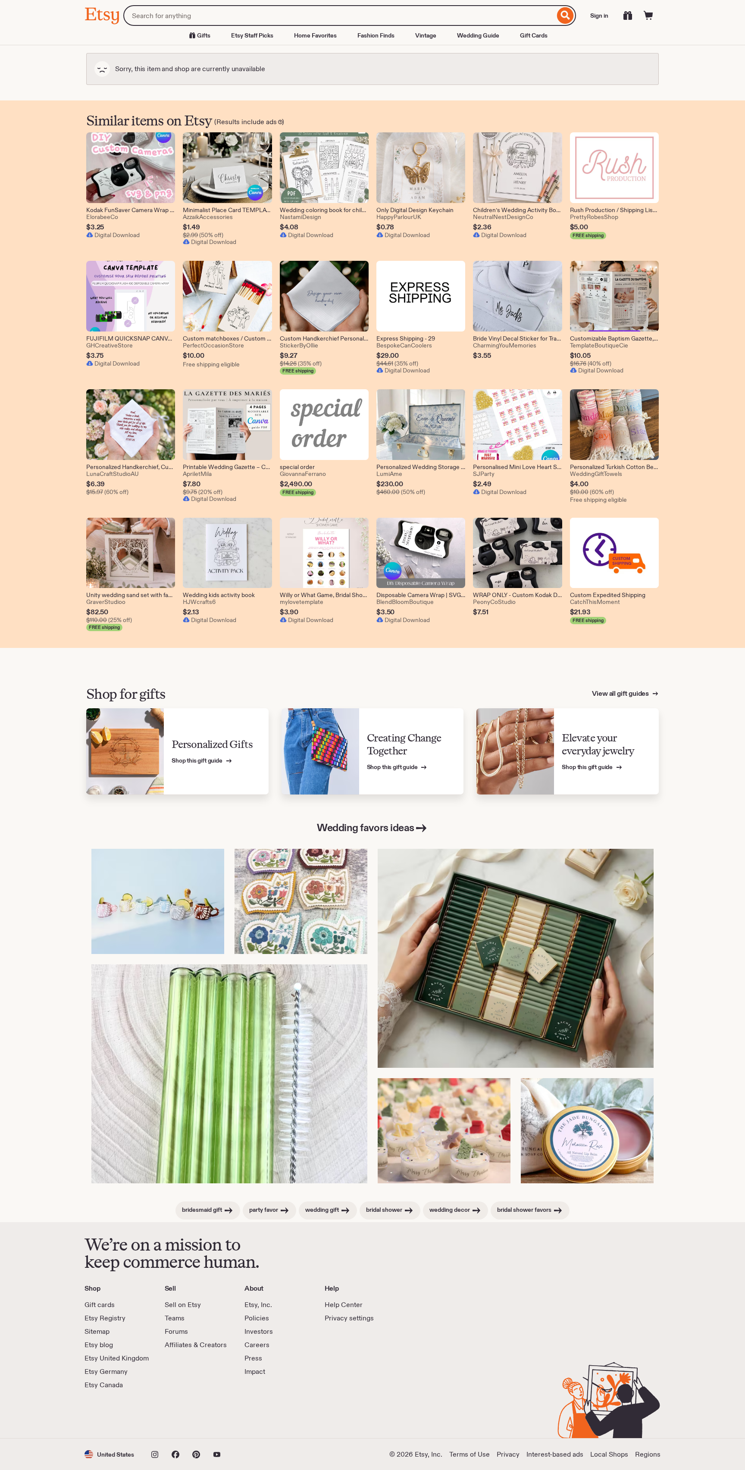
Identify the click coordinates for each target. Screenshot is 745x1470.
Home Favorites (315, 35)
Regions (647, 1454)
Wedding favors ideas (365, 827)
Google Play (179, 1414)
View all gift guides (621, 693)
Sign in (599, 15)
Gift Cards (534, 35)
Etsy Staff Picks (252, 35)
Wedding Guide (478, 35)
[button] (109, 1454)
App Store (114, 1414)
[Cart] (648, 15)
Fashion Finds (375, 35)
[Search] (565, 15)
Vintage (425, 35)
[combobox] (339, 15)
